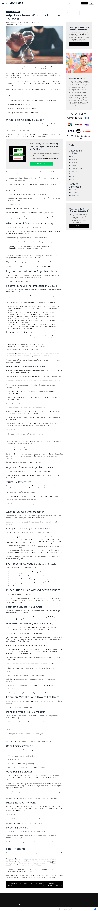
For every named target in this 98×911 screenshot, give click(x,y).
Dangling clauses (12, 775)
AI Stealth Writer (74, 195)
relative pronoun (24, 290)
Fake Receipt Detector (76, 177)
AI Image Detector (75, 174)
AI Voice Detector (75, 171)
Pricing (68, 3)
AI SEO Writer (73, 192)
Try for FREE (41, 164)
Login (91, 3)
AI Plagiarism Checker (76, 168)
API (73, 3)
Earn (76, 3)
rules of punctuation (45, 600)
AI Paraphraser (74, 165)
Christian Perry (10, 24)
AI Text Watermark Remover (77, 180)
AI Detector (42, 3)
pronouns (18, 231)
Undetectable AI (15, 875)
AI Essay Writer (74, 189)
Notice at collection (67, 909)
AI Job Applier (74, 162)
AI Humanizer (49, 3)
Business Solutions (60, 3)
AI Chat (30, 258)
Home (7, 22)
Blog (12, 22)
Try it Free (84, 3)
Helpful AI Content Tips (13, 11)
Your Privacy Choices (84, 909)
